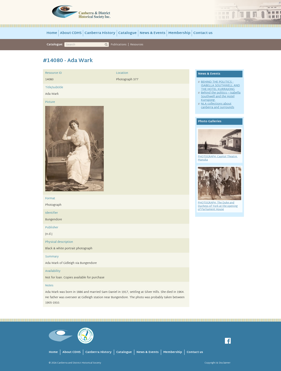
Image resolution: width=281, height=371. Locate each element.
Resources (136, 44)
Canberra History (100, 33)
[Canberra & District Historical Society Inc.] (92, 12)
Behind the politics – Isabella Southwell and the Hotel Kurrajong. (221, 96)
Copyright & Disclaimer (217, 363)
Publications (119, 44)
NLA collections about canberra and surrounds (217, 105)
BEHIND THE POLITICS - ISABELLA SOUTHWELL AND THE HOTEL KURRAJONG (220, 85)
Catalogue (127, 33)
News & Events (152, 33)
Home (52, 33)
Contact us (203, 33)
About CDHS (71, 33)
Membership (179, 33)
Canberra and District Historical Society (79, 363)
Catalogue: (55, 44)
